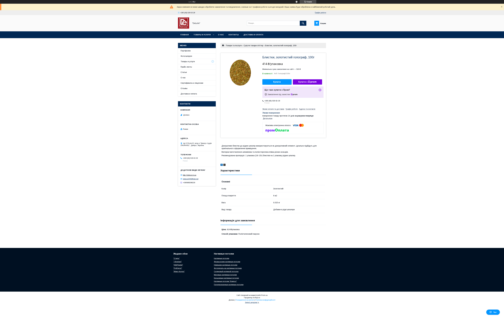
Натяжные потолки (221, 258)
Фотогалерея (186, 56)
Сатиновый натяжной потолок (226, 271)
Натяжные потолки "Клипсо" (225, 281)
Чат (495, 312)
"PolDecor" (177, 268)
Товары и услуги (202, 35)
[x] (224, 165)
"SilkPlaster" (178, 265)
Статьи (184, 72)
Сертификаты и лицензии (192, 83)
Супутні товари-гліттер (253, 45)
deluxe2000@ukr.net (190, 179)
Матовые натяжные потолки (225, 275)
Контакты (234, 35)
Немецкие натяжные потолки (225, 265)
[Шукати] (303, 23)
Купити (277, 82)
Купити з (302, 82)
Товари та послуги (234, 45)
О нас (221, 35)
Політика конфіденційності (265, 300)
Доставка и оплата (253, 35)
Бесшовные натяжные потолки (226, 278)
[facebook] (221, 165)
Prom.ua (264, 295)
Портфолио (186, 51)
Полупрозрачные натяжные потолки (228, 285)
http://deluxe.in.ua (189, 175)
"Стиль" (176, 258)
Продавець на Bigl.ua (252, 298)
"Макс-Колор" (179, 271)
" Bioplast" (177, 262)
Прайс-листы (186, 67)
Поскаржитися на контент (244, 300)
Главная (184, 35)
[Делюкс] (183, 28)
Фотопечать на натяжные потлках (228, 268)
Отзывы (184, 88)
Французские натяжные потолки (227, 262)
